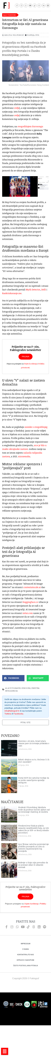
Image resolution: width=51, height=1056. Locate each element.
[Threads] (39, 6)
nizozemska (24, 456)
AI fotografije (14, 688)
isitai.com (28, 613)
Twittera (7, 714)
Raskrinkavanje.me (11, 293)
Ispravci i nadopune (25, 960)
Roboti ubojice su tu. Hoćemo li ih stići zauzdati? (33, 760)
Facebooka (18, 714)
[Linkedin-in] (44, 6)
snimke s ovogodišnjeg (36, 426)
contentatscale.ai (32, 587)
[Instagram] (21, 6)
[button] (13, 678)
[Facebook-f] (17, 6)
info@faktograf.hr (11, 711)
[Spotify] (48, 6)
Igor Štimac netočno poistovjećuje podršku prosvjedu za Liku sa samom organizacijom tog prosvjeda (33, 847)
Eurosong (26, 688)
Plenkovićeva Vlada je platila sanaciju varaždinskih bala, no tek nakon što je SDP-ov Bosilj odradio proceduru (33, 829)
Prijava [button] (25, 356)
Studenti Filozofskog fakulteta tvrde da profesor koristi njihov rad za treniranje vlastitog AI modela (34, 809)
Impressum (25, 944)
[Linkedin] (39, 926)
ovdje (16, 107)
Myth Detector (33, 289)
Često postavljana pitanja (25, 966)
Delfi (43, 289)
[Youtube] (30, 6)
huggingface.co (30, 602)
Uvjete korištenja (30, 363)
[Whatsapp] (26, 6)
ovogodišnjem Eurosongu (30, 126)
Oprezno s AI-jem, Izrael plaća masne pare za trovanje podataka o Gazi (33, 743)
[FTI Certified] (43, 1005)
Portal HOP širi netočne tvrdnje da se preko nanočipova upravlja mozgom (33, 780)
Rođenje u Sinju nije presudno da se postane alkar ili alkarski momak (33, 864)
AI (6, 688)
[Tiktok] (35, 6)
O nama (25, 949)
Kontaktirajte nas (25, 955)
